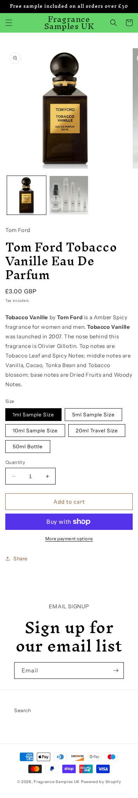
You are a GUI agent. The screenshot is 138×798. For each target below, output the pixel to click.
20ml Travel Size (97, 430)
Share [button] (20, 558)
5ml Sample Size (93, 414)
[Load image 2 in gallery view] (69, 195)
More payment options (69, 538)
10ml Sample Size (35, 430)
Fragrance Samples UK (57, 781)
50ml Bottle (28, 446)
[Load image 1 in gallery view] (26, 195)
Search (22, 710)
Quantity (15, 462)
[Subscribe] (115, 670)
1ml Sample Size (33, 414)
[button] (9, 23)
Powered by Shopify (101, 781)
